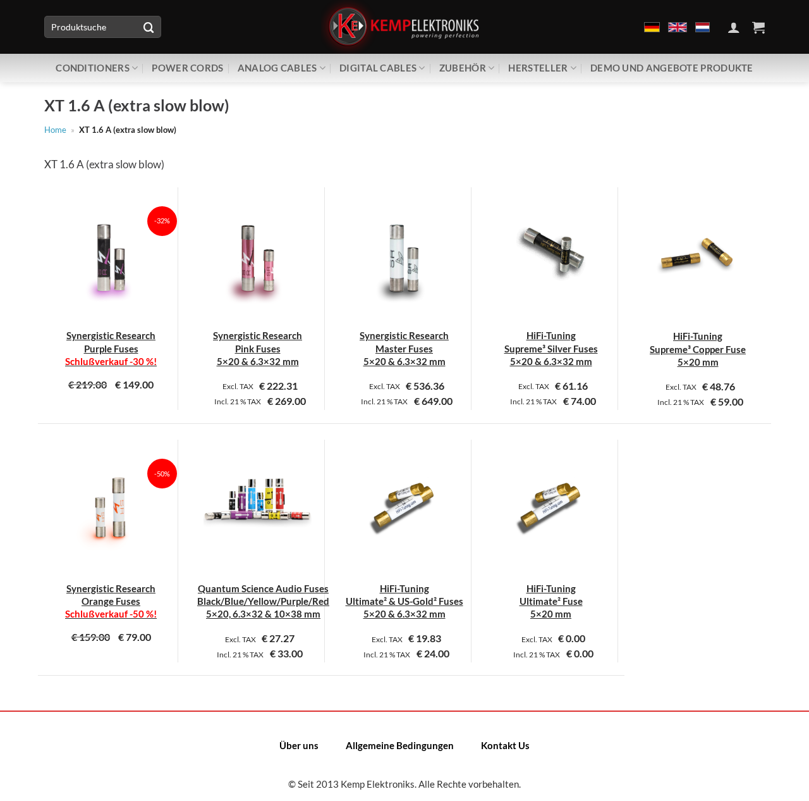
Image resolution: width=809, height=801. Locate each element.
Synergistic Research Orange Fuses (111, 601)
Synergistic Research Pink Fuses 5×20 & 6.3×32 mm (257, 348)
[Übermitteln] (148, 27)
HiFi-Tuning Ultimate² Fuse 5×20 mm (551, 601)
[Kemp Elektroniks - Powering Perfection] (404, 27)
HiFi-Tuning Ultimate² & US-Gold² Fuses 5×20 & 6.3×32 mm (404, 601)
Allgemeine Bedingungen (400, 745)
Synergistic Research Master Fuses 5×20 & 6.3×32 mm (404, 348)
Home (55, 130)
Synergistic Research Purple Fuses (111, 348)
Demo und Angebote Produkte (671, 67)
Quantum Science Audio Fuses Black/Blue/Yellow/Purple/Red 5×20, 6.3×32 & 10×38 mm (263, 601)
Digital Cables (378, 67)
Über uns (299, 745)
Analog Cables (277, 67)
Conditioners (93, 67)
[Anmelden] (733, 27)
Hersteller (538, 67)
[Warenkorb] (758, 27)
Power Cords (187, 67)
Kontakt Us (505, 745)
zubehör (462, 67)
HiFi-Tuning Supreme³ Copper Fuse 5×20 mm (698, 349)
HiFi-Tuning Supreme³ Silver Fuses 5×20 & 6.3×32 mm (551, 348)
